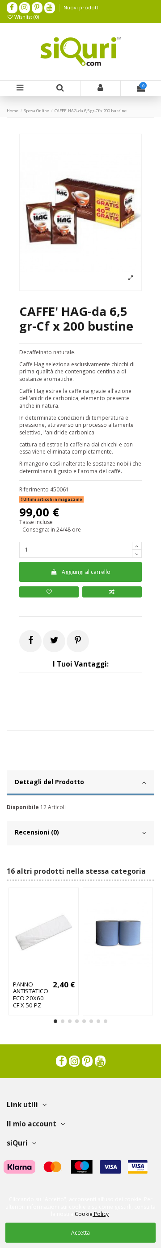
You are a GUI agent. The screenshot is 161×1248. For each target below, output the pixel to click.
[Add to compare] (112, 591)
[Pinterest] (78, 640)
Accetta (80, 1232)
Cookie (92, 1214)
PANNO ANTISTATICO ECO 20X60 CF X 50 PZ (30, 995)
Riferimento (34, 489)
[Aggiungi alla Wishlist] (33, 974)
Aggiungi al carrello (86, 572)
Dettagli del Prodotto (49, 781)
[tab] (80, 783)
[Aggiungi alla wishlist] (49, 591)
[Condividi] (30, 640)
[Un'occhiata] (54, 974)
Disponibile (23, 807)
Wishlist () (26, 16)
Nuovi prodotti (82, 7)
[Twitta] (54, 640)
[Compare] (43, 974)
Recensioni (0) (37, 832)
